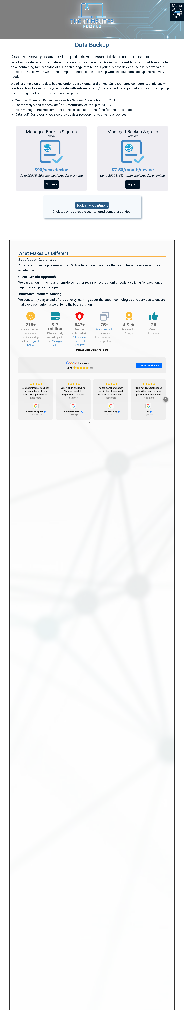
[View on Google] (36, 406)
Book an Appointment (92, 205)
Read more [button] (35, 397)
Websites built (104, 329)
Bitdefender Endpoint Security (80, 341)
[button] (18, 399)
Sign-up (51, 184)
